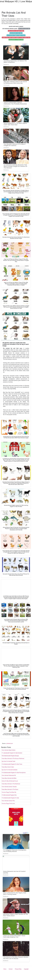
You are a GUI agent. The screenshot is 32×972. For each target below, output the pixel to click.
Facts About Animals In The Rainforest (11, 783)
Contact (10, 969)
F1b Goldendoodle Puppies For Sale (10, 798)
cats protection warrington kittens (16, 30)
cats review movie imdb (24, 28)
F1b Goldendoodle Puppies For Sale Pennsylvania (14, 772)
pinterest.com (9, 743)
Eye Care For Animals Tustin (8, 761)
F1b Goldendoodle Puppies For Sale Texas (12, 764)
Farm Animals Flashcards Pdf (9, 775)
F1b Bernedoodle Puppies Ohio (9, 795)
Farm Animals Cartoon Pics (8, 800)
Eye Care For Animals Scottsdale (9, 769)
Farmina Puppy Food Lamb (8, 803)
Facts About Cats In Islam (8, 767)
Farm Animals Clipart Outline (8, 750)
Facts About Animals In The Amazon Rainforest (13, 758)
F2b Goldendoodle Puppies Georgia (10, 755)
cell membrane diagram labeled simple (16, 35)
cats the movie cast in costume (16, 26)
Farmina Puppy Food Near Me (9, 792)
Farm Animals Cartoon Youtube (9, 786)
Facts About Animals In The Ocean (10, 789)
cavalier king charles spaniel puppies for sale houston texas (16, 37)
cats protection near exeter (16, 33)
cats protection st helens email (16, 39)
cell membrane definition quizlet (9, 28)
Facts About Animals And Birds (9, 778)
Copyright (26, 969)
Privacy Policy (18, 969)
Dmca (4, 969)
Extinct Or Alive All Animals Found (10, 781)
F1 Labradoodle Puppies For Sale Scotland (12, 753)
